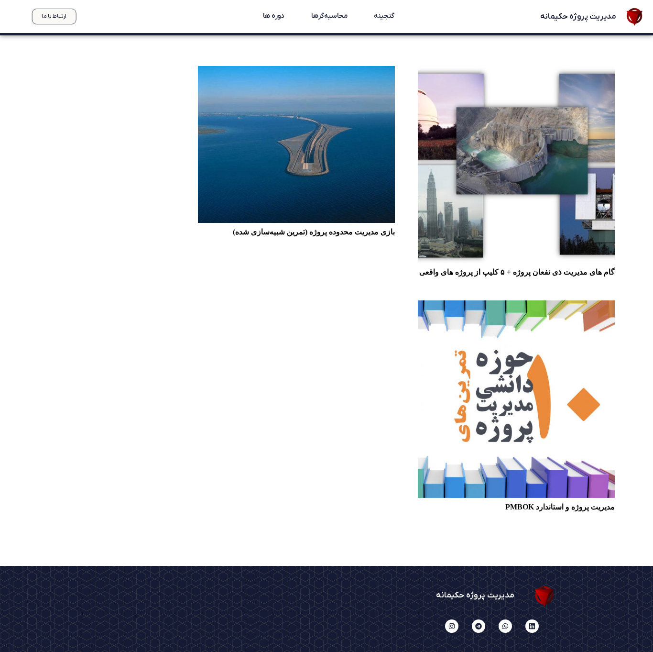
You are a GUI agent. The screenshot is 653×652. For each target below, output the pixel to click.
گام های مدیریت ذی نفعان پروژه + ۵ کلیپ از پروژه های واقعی (517, 272)
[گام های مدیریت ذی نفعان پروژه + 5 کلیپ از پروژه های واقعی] (516, 164)
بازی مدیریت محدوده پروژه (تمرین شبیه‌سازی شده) (314, 232)
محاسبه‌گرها (329, 16)
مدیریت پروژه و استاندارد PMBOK (560, 507)
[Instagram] (451, 626)
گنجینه (383, 16)
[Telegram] (478, 626)
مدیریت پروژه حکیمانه (577, 16)
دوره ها (273, 16)
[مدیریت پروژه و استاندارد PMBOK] (516, 398)
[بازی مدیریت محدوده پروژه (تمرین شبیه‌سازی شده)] (296, 144)
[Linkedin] (532, 626)
